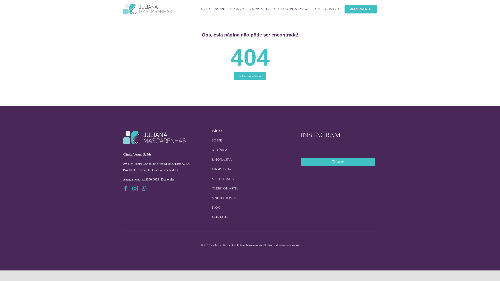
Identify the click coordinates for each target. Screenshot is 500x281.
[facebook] (126, 188)
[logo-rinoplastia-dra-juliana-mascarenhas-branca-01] (154, 133)
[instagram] (135, 188)
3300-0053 (150, 179)
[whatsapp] (144, 188)
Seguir (340, 161)
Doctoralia (167, 179)
